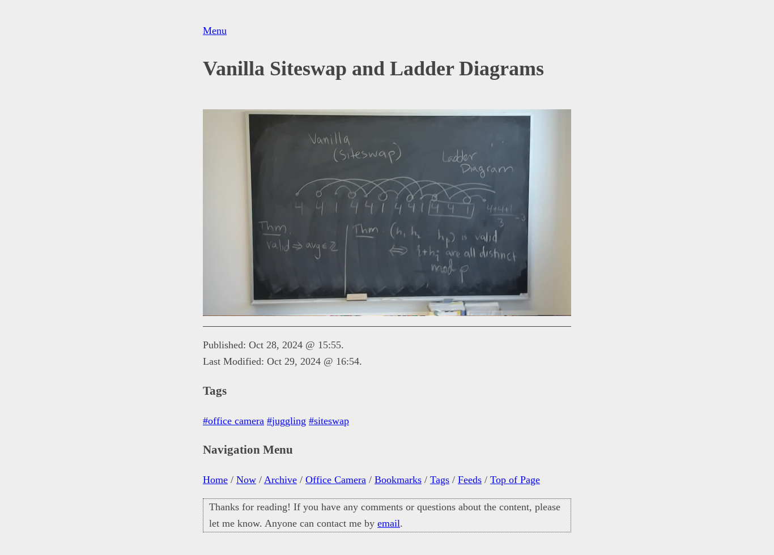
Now (246, 479)
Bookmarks (398, 479)
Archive (280, 479)
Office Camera (335, 479)
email (388, 523)
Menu (215, 30)
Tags (439, 479)
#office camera (233, 420)
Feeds (470, 479)
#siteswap (329, 420)
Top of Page (515, 479)
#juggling (286, 420)
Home (215, 479)
